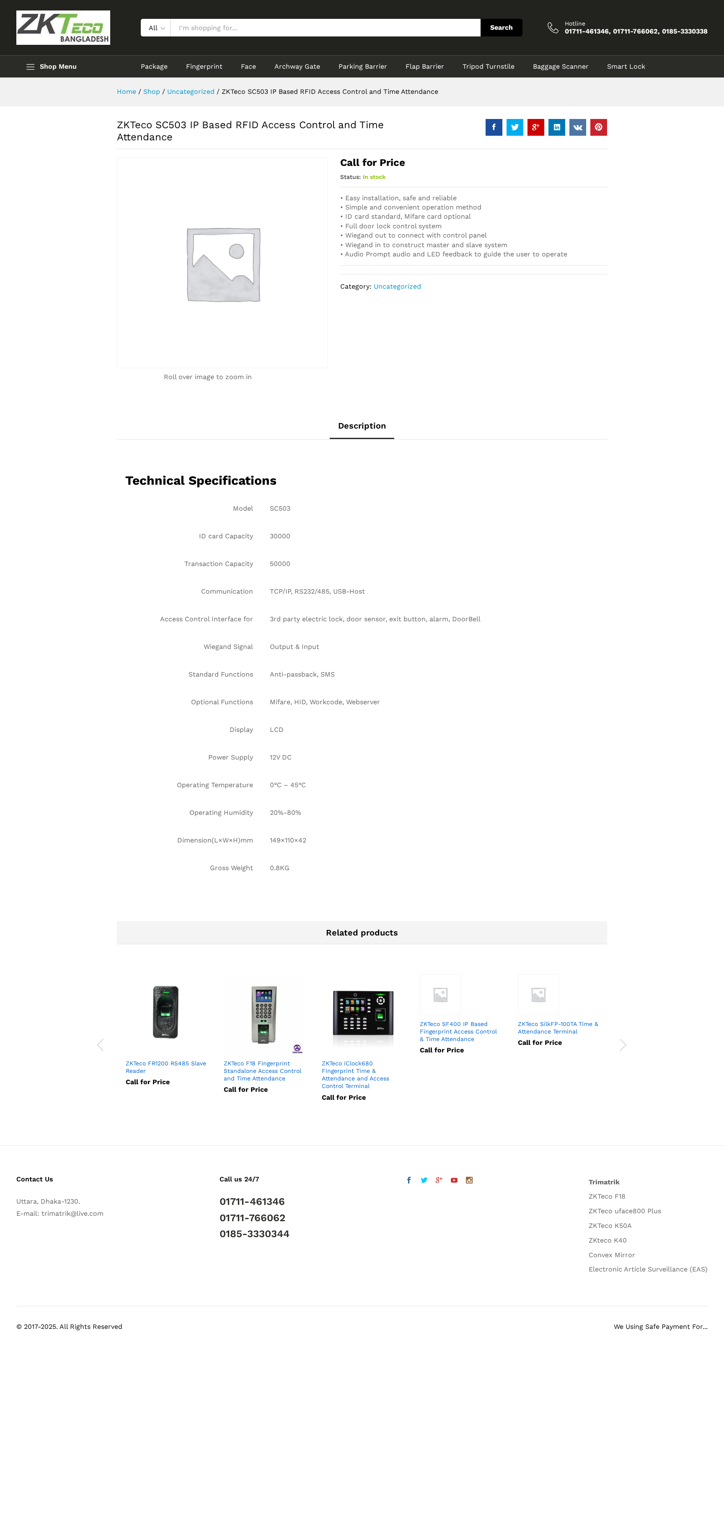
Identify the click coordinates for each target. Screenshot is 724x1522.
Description (362, 425)
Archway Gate (297, 66)
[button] (24, 1497)
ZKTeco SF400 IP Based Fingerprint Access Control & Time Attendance (458, 1031)
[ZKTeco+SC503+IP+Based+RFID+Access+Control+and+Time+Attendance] (515, 127)
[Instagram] (469, 1181)
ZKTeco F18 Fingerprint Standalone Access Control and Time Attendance (262, 1071)
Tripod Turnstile (489, 66)
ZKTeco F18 (607, 1196)
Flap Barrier (425, 66)
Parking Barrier (363, 66)
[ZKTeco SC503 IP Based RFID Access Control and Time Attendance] (494, 127)
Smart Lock (626, 66)
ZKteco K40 (608, 1240)
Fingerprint (204, 66)
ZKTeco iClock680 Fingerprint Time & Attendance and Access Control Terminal (355, 1075)
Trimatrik (604, 1182)
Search (501, 27)
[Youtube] (454, 1181)
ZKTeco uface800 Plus (625, 1211)
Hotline (575, 23)
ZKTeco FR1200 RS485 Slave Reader (166, 1067)
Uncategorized (397, 286)
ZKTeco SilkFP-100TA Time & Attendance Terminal (558, 1028)
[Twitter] (424, 1181)
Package (154, 66)
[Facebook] (408, 1181)
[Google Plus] (439, 1181)
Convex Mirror (612, 1255)
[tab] (362, 430)
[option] (166, 1036)
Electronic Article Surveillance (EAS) (648, 1269)
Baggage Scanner (561, 66)
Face (248, 66)
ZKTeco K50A (610, 1226)
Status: (350, 176)
